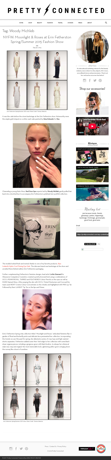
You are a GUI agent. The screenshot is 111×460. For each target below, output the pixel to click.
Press (80, 22)
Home (21, 22)
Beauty (39, 22)
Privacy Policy (61, 446)
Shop (30, 22)
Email (78, 225)
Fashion (50, 22)
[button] (106, 22)
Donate (70, 22)
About (89, 22)
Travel (60, 22)
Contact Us (52, 446)
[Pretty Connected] (55, 9)
